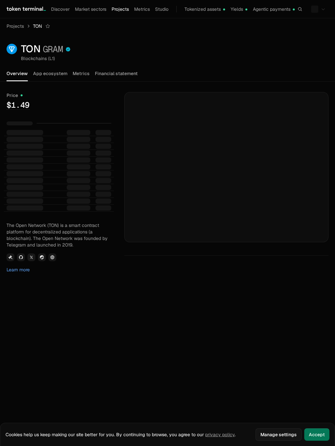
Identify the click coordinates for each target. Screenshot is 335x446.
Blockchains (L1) (38, 58)
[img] (224, 9)
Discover (60, 9)
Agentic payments (272, 9)
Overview (17, 73)
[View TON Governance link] (10, 257)
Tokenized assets (203, 9)
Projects (120, 9)
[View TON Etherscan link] (42, 257)
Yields (237, 9)
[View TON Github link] (21, 257)
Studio (161, 9)
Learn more (18, 270)
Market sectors (90, 9)
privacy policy (220, 435)
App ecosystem (50, 73)
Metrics (142, 9)
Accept (317, 435)
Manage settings (278, 435)
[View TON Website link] (52, 257)
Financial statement (116, 73)
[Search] (300, 9)
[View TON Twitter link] (31, 257)
